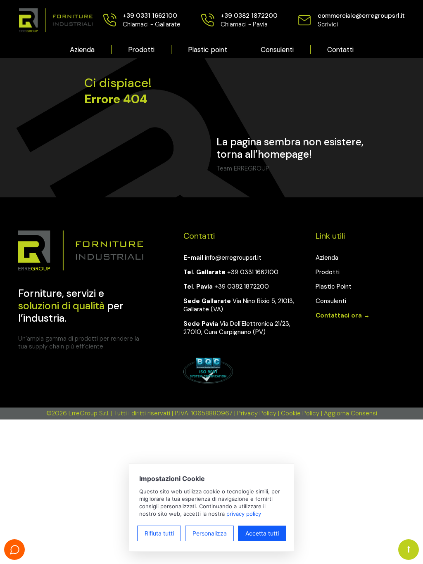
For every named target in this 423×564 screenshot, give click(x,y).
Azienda (82, 49)
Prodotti (141, 49)
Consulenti (277, 49)
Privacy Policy (256, 413)
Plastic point (207, 49)
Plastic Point (334, 286)
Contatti (340, 49)
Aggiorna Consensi (350, 413)
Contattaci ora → (343, 315)
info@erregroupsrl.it (233, 258)
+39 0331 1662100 (252, 272)
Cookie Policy (300, 413)
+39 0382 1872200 (241, 286)
